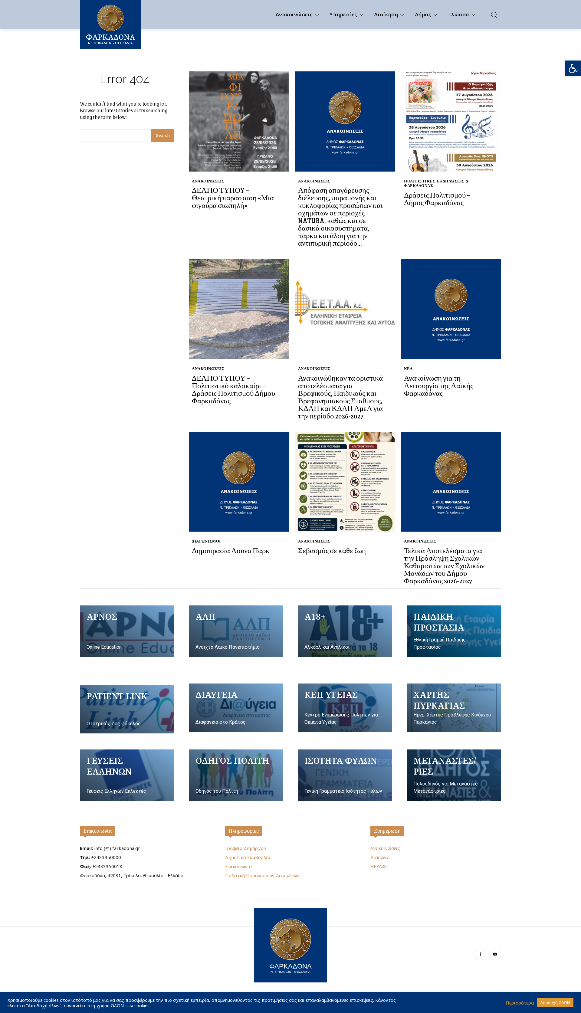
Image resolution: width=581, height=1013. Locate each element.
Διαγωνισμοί (206, 541)
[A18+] (345, 631)
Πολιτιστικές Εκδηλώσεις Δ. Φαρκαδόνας (436, 183)
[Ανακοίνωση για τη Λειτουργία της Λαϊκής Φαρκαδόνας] (451, 309)
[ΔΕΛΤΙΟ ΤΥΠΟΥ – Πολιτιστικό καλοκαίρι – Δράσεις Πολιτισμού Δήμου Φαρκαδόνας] (239, 309)
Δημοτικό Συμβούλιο (247, 857)
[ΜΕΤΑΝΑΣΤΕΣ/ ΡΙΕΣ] (454, 775)
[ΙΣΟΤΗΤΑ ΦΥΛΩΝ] (345, 775)
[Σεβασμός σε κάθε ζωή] (345, 482)
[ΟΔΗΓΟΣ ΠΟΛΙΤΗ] (236, 775)
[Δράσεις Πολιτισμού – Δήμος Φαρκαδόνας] (451, 121)
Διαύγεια (379, 857)
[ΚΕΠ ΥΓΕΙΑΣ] (345, 708)
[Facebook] (480, 954)
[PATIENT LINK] (127, 709)
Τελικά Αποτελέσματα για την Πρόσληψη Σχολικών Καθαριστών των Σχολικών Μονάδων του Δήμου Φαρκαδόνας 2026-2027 (444, 565)
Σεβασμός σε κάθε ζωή (332, 550)
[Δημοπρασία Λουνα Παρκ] (239, 482)
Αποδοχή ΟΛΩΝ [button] (555, 1002)
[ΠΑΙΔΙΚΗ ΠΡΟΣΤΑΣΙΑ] (454, 631)
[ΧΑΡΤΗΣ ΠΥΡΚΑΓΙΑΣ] (454, 708)
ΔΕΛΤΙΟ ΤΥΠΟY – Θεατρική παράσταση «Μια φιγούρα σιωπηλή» (233, 197)
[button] (573, 68)
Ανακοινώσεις (208, 181)
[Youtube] (495, 954)
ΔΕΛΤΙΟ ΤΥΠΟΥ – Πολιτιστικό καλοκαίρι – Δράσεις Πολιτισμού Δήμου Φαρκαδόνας (233, 389)
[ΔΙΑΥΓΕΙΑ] (236, 708)
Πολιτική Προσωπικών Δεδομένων (262, 875)
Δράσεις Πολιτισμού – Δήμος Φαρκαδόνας (437, 198)
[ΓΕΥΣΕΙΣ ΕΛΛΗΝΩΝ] (127, 775)
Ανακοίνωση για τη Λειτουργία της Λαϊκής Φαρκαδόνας (438, 385)
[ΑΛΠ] (236, 631)
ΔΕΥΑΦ (378, 866)
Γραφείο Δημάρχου (245, 848)
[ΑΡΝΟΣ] (127, 631)
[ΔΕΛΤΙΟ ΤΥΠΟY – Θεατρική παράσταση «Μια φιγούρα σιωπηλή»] (239, 121)
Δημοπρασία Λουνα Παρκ (231, 550)
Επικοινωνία (98, 831)
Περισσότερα (520, 1002)
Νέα (408, 368)
